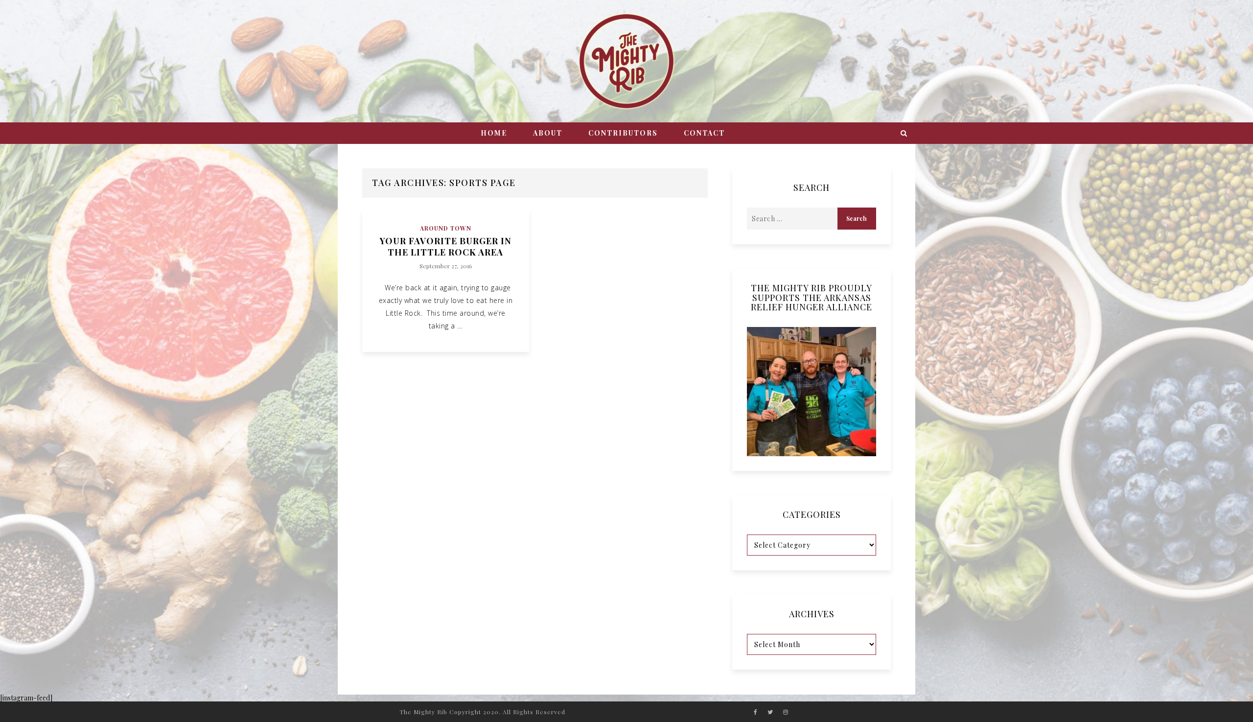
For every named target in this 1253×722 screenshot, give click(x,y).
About (547, 133)
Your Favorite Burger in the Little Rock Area (445, 246)
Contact (704, 133)
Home (494, 133)
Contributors (623, 133)
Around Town (445, 228)
